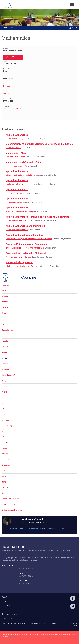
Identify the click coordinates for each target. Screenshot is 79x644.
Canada (5, 307)
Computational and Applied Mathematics (27, 253)
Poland (4, 448)
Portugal (5, 454)
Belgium (5, 296)
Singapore (6, 465)
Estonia (5, 341)
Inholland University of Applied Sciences (22, 266)
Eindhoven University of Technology (20, 184)
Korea (4, 409)
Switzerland (6, 493)
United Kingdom (8, 504)
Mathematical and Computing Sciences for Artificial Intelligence (39, 144)
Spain (4, 482)
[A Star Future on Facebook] (72, 598)
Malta (4, 431)
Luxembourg (7, 426)
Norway (5, 442)
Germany (7, 86)
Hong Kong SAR (8, 375)
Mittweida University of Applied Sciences (22, 175)
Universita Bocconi (13, 148)
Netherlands (7, 437)
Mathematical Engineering (19, 262)
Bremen (6, 93)
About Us (5, 597)
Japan (4, 403)
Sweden (5, 488)
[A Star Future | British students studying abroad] (9, 5)
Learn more (12, 636)
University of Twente (14, 202)
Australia (5, 285)
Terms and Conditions (9, 614)
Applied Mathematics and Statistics (24, 235)
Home (5, 27)
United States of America (12, 510)
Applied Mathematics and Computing (25, 226)
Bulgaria (5, 302)
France (4, 352)
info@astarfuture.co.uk (25, 568)
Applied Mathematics (17, 135)
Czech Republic (8, 330)
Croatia (5, 319)
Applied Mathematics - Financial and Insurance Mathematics (37, 216)
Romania (5, 459)
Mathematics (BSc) (16, 153)
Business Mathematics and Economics (26, 244)
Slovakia (5, 471)
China (4, 313)
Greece (5, 364)
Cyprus (4, 324)
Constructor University (12, 108)
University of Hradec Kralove (17, 221)
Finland (5, 347)
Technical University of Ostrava (18, 257)
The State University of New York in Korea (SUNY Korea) (29, 239)
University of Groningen (15, 139)
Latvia (4, 414)
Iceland (5, 386)
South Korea (7, 476)
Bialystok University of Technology (20, 211)
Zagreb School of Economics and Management (25, 248)
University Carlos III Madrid (17, 230)
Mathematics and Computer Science (25, 162)
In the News (6, 605)
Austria (4, 291)
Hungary (5, 381)
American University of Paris (17, 166)
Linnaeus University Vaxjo (16, 193)
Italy (3, 397)
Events (4, 610)
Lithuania (5, 420)
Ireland (4, 392)
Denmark (5, 336)
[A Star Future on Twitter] (72, 606)
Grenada (5, 369)
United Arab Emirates (10, 499)
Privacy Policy (7, 618)
